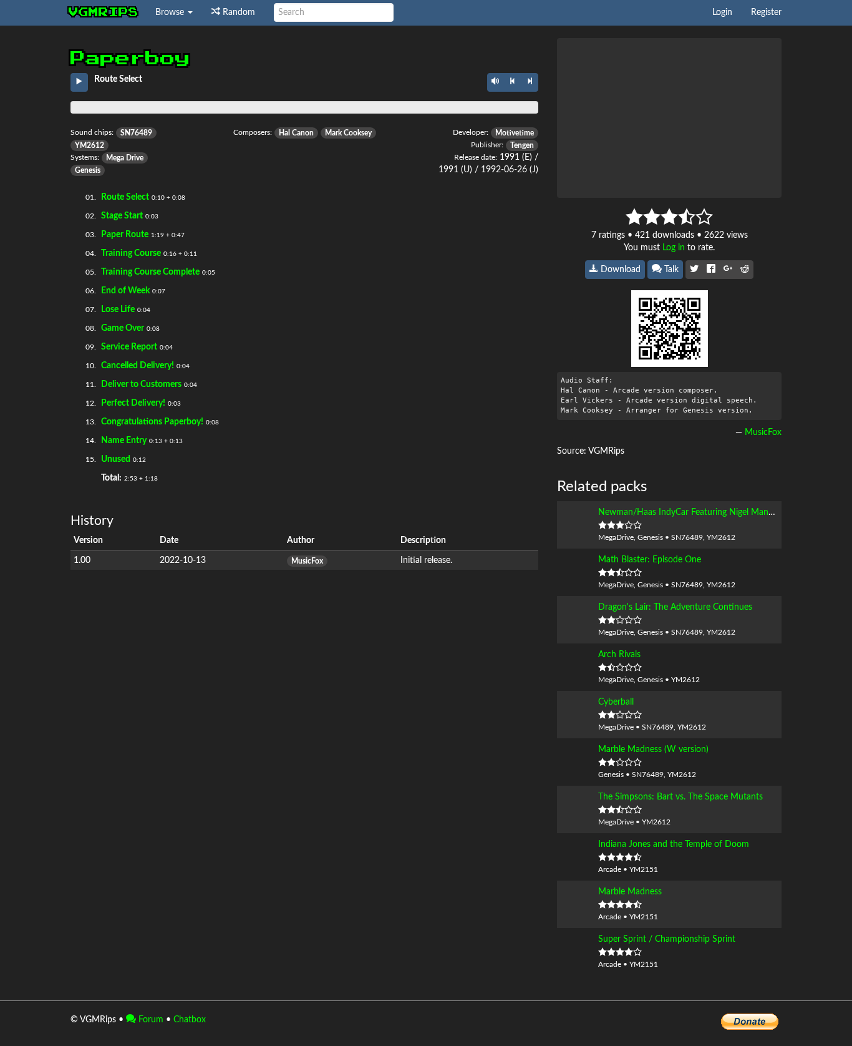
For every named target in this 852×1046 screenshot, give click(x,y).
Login (722, 12)
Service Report (129, 347)
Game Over (122, 328)
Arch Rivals (619, 654)
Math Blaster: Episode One (649, 559)
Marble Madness (630, 891)
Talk (670, 269)
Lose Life (118, 309)
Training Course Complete (150, 272)
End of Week (125, 290)
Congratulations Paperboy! (152, 422)
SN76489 (136, 133)
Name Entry (124, 440)
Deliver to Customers (141, 384)
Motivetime (514, 133)
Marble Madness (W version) (653, 749)
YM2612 (89, 145)
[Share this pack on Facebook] (711, 269)
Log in (673, 247)
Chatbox (189, 1019)
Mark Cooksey (348, 133)
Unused (115, 459)
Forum (149, 1019)
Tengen (522, 145)
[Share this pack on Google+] (728, 269)
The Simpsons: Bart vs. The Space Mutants (680, 797)
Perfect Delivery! (133, 403)
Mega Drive (124, 158)
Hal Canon (296, 133)
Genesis (87, 170)
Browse (170, 12)
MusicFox (307, 561)
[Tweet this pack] (694, 269)
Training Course (131, 253)
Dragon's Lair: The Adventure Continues (675, 607)
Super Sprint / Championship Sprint (666, 939)
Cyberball (616, 702)
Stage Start (122, 216)
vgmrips (103, 12)
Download (619, 269)
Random (237, 12)
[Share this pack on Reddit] (744, 269)
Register (766, 12)
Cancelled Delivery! (137, 365)
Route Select (125, 197)
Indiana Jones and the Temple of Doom (673, 844)
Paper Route (124, 234)
